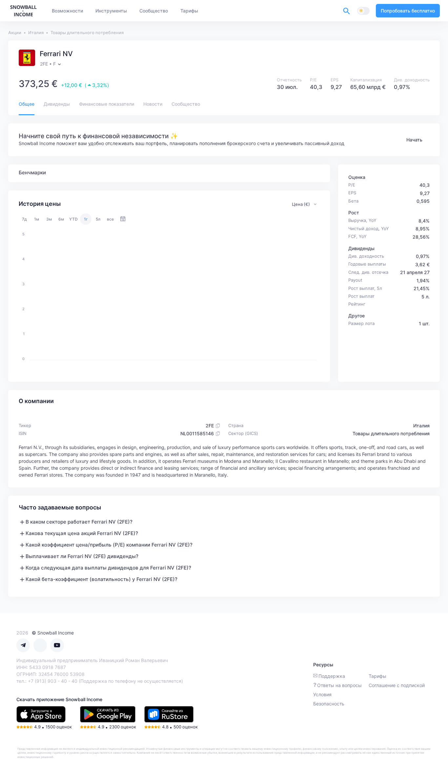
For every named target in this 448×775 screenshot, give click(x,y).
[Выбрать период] (123, 219)
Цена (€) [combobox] (301, 204)
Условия (322, 694)
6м (61, 219)
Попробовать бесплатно (408, 10)
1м (36, 219)
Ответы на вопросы (339, 685)
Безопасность (328, 703)
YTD (73, 219)
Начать (414, 139)
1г (86, 219)
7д (24, 219)
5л (98, 219)
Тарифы (377, 676)
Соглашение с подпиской (397, 685)
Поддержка (331, 676)
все (110, 219)
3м (49, 219)
